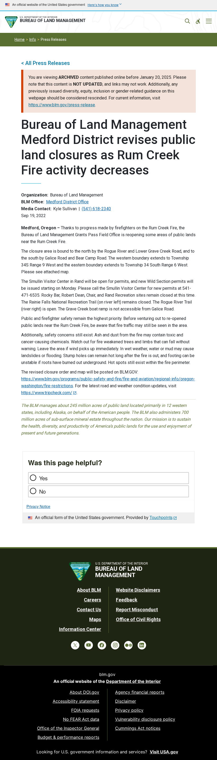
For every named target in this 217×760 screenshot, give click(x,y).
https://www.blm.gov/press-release (62, 104)
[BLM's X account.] (75, 645)
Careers (92, 600)
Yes (43, 478)
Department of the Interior (133, 681)
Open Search (187, 21)
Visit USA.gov (164, 751)
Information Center (80, 629)
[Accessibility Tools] (198, 21)
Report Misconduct (137, 609)
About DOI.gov (84, 692)
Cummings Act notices (137, 728)
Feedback (126, 600)
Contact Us (89, 609)
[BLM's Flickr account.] (128, 645)
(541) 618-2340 (96, 208)
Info (32, 39)
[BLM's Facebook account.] (102, 645)
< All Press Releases (45, 63)
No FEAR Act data (81, 719)
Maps (95, 619)
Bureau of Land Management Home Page (46, 22)
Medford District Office (67, 201)
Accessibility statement (76, 701)
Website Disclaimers (138, 590)
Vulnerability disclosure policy (145, 719)
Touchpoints (161, 517)
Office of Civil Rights (138, 619)
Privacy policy (129, 710)
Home (20, 39)
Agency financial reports (139, 692)
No (42, 491)
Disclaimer (125, 701)
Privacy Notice (38, 506)
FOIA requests (85, 710)
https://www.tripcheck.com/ (46, 392)
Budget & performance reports (68, 737)
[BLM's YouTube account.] (88, 645)
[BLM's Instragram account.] (115, 645)
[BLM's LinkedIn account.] (142, 645)
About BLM (89, 590)
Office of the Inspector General (68, 728)
